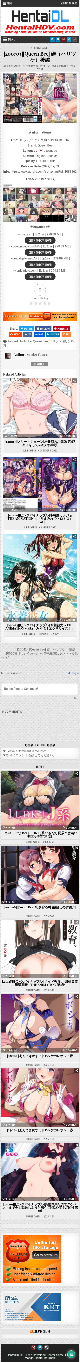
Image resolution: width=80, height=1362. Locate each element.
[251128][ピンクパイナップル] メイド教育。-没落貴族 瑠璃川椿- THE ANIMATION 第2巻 (40, 983)
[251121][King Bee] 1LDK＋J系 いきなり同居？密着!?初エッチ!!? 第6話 (40, 834)
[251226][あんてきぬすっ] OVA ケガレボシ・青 (40, 1056)
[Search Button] (74, 39)
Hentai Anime (40, 48)
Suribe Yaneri (13, 66)
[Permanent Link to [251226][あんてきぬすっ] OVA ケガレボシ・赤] (40, 1097)
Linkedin (54, 334)
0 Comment (69, 436)
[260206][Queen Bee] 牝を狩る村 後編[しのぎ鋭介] (40, 907)
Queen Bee (40, 341)
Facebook (45, 328)
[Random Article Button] (63, 39)
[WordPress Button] (52, 39)
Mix (68, 334)
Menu (9, 3)
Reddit (17, 334)
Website (41, 364)
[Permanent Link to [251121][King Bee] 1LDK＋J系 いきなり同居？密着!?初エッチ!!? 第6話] (40, 800)
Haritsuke (25, 341)
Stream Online (41, 1331)
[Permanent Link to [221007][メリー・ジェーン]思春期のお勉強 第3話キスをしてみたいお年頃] (40, 408)
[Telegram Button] (58, 39)
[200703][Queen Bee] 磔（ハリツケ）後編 (40, 56)
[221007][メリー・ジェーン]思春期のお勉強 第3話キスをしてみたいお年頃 (40, 443)
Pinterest (62, 328)
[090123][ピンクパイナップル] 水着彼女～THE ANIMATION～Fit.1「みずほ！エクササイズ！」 (40, 626)
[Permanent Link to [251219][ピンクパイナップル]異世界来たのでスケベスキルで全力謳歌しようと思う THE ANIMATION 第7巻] (40, 1172)
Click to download (40, 240)
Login (75, 673)
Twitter (28, 328)
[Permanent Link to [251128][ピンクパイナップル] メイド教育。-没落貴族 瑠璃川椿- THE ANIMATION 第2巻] (40, 949)
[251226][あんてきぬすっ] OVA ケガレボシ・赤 (40, 1130)
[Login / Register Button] (69, 39)
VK (30, 334)
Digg (40, 334)
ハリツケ (55, 341)
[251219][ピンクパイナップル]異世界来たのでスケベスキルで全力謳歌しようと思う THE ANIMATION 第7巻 (40, 1207)
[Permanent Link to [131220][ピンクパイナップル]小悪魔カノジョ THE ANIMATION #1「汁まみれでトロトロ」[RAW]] (40, 484)
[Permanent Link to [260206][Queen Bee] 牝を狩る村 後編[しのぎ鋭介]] (40, 875)
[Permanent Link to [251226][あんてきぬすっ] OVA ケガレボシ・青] (40, 1023)
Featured (52, 780)
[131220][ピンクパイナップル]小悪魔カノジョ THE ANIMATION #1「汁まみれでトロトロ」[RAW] (40, 518)
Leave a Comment (59, 66)
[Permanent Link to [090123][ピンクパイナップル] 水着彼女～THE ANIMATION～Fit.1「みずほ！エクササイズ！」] (40, 578)
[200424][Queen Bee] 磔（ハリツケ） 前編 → (48, 649)
